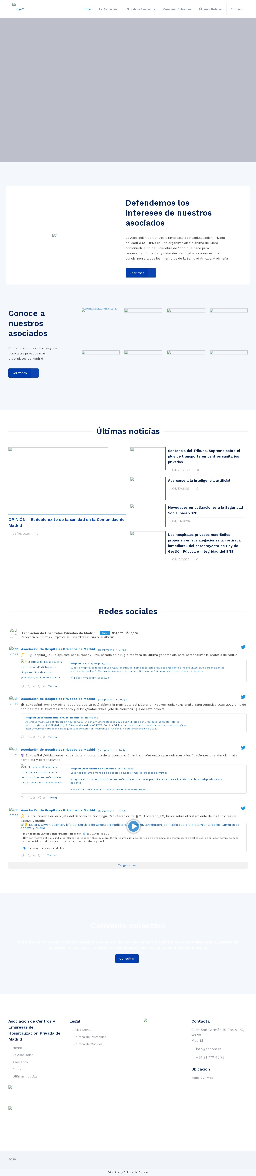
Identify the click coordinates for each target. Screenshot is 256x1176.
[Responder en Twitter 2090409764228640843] (23, 737)
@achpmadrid (106, 649)
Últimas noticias (25, 1076)
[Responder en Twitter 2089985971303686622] (23, 856)
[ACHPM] (18, 9)
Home (17, 1048)
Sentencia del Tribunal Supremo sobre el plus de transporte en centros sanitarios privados (204, 456)
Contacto (19, 1069)
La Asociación (23, 1055)
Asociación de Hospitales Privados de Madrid (58, 649)
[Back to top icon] (243, 1159)
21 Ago (123, 649)
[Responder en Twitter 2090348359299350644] (23, 798)
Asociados (20, 1062)
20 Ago (123, 699)
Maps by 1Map (202, 1077)
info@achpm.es (208, 1049)
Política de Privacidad (90, 1037)
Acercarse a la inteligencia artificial (199, 480)
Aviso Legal (82, 1030)
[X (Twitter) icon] (233, 1159)
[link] (101, 310)
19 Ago (123, 811)
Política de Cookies (88, 1044)
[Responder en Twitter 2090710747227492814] (23, 687)
